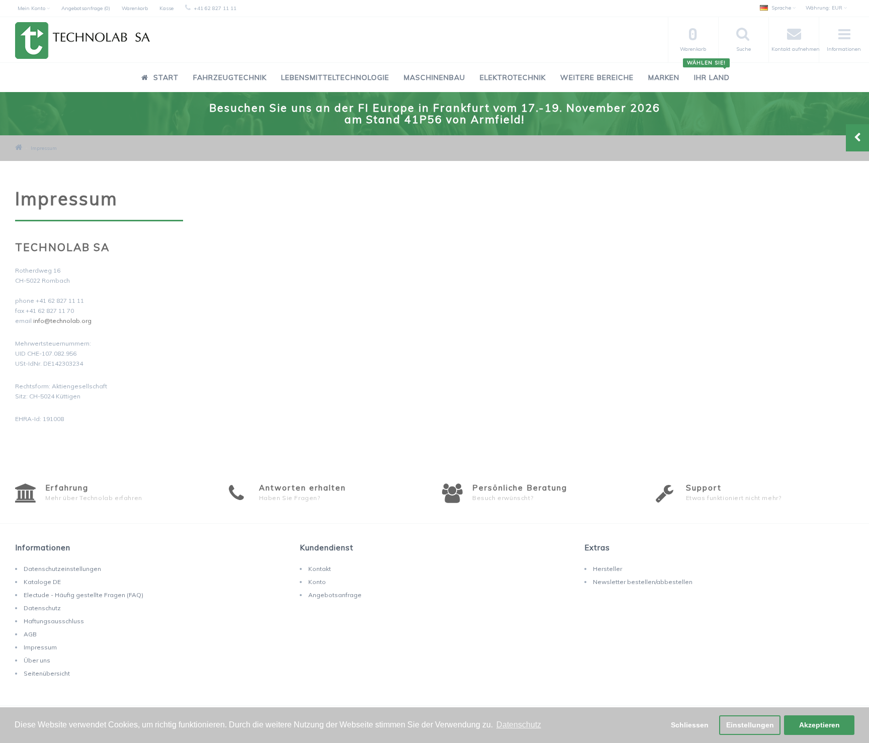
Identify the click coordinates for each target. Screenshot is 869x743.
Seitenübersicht (47, 673)
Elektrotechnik (513, 77)
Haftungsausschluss (54, 621)
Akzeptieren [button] (819, 725)
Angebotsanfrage (335, 595)
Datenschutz (42, 608)
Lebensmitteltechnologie (335, 77)
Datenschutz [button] (518, 724)
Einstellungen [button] (750, 725)
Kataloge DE (42, 582)
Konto (317, 582)
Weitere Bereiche (597, 77)
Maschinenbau (434, 77)
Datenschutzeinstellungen (62, 568)
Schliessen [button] (690, 725)
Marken (663, 77)
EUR (825, 8)
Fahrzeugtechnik (230, 77)
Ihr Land (708, 72)
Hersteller (607, 568)
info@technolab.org (62, 320)
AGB (30, 634)
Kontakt (319, 568)
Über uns (37, 660)
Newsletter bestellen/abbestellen (642, 582)
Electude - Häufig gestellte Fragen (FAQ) (83, 595)
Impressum (44, 148)
